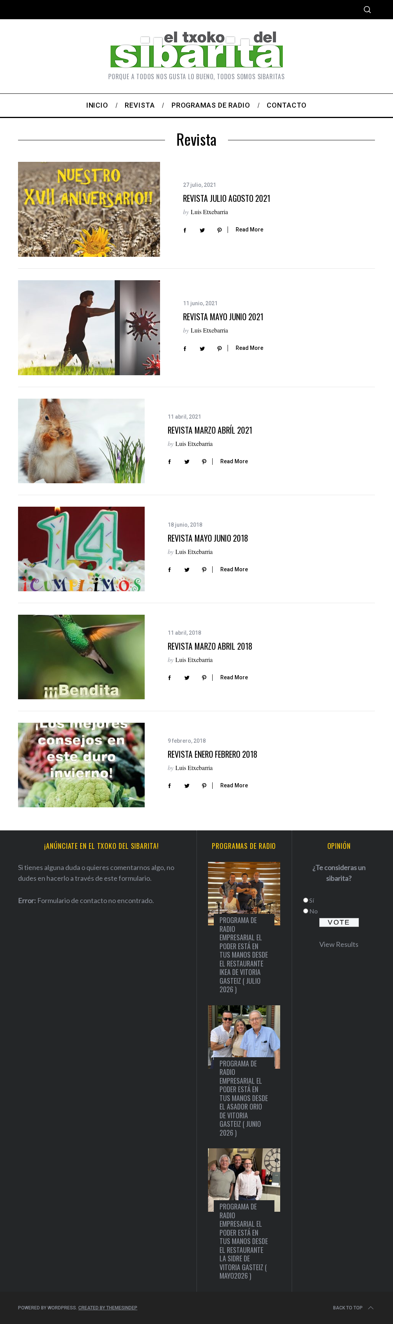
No (313, 911)
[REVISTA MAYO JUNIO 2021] (89, 327)
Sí (311, 900)
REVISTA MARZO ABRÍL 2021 (210, 430)
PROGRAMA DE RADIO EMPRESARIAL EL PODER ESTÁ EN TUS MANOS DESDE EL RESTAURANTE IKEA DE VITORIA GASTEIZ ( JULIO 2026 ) (244, 954)
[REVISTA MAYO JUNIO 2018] (81, 549)
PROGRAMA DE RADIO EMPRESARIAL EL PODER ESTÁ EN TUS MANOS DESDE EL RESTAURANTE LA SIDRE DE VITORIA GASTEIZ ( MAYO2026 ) (244, 1241)
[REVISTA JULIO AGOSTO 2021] (89, 209)
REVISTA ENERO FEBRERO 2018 (213, 754)
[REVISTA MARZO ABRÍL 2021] (81, 441)
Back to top (348, 1308)
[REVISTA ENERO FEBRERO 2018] (81, 765)
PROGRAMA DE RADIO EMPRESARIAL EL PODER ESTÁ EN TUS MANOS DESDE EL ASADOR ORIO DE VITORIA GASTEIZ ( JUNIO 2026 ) (244, 1098)
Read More (249, 229)
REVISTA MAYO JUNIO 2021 (223, 317)
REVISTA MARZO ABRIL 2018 (210, 646)
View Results (338, 944)
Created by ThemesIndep (107, 1308)
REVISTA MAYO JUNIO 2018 (208, 538)
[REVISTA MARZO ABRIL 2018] (81, 657)
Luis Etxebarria (209, 212)
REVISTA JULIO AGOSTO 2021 (226, 198)
